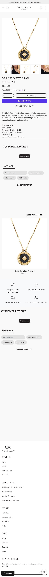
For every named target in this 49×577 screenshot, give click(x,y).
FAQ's (4, 526)
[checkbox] (23, 178)
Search (4, 466)
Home (4, 462)
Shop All (5, 475)
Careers (5, 542)
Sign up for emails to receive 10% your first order (24, 2)
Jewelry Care (7, 491)
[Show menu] (3, 8)
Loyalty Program (8, 496)
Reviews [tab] (9, 165)
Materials (5, 513)
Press (4, 551)
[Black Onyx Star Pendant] (24, 243)
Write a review (24, 156)
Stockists (5, 521)
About (4, 538)
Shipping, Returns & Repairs (12, 487)
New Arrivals (7, 470)
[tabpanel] (24, 190)
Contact (5, 547)
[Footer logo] (8, 448)
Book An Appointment (10, 500)
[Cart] (45, 8)
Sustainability (7, 517)
